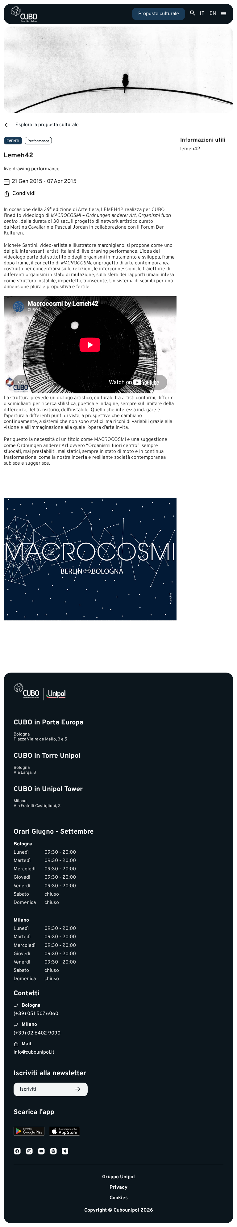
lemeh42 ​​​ (191, 149)
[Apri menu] (223, 14)
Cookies (119, 1198)
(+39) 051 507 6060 (36, 1014)
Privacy (118, 1188)
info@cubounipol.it (34, 1052)
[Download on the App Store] (64, 1132)
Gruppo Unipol (118, 1177)
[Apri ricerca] (192, 13)
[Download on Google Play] (29, 1132)
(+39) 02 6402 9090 (37, 1033)
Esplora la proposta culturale (47, 125)
